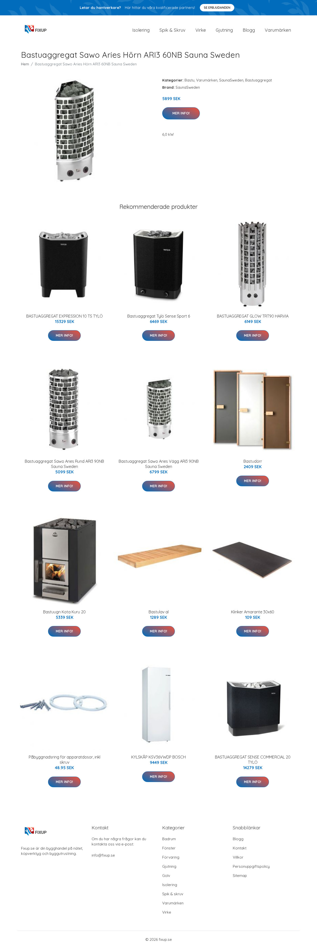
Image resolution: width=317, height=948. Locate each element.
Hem (25, 64)
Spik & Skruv (172, 30)
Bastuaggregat (258, 80)
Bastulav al (159, 611)
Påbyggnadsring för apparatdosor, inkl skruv (64, 760)
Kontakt (239, 848)
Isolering (141, 30)
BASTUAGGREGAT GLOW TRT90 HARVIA (253, 316)
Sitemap (240, 875)
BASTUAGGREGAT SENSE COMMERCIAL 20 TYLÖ (253, 760)
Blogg (249, 30)
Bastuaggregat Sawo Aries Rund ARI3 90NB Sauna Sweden (64, 464)
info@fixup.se (103, 855)
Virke (200, 30)
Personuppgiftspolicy (251, 866)
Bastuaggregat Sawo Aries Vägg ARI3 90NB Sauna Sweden (159, 464)
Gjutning (224, 30)
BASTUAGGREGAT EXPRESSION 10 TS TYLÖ (64, 316)
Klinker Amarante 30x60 (252, 611)
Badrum (169, 839)
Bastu (189, 80)
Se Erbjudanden (217, 7)
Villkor (238, 857)
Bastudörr (252, 461)
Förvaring (170, 857)
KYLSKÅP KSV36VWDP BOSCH (158, 757)
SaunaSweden (231, 80)
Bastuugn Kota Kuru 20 (64, 611)
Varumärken (278, 30)
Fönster (169, 848)
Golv (166, 875)
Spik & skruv (172, 894)
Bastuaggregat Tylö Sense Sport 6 (158, 316)
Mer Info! (181, 113)
